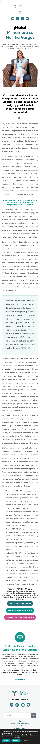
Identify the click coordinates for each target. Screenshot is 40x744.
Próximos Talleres (20, 728)
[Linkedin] (22, 18)
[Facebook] (12, 18)
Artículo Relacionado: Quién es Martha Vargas (20, 648)
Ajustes (25, 740)
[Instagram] (17, 18)
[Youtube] (27, 18)
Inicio (20, 721)
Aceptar (6, 740)
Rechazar (15, 740)
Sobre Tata (20, 726)
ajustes (17, 737)
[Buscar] (33, 715)
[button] (20, 12)
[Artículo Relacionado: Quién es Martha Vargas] (20, 637)
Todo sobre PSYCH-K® (20, 723)
